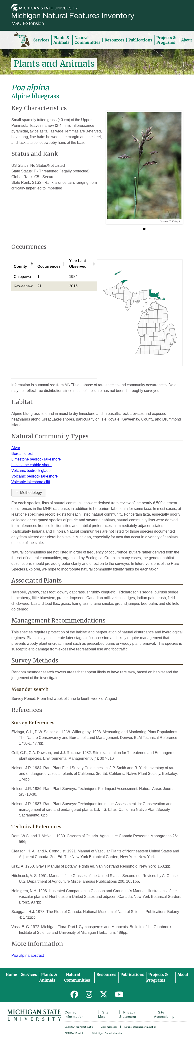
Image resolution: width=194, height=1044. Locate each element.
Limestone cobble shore (31, 465)
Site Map (103, 1014)
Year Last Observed (78, 263)
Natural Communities (88, 40)
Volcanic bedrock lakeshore (34, 476)
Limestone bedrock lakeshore (36, 459)
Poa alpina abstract (27, 955)
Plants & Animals (61, 40)
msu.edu (112, 1027)
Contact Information (74, 1014)
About (186, 40)
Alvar (15, 448)
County (20, 266)
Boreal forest (22, 454)
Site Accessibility (164, 1014)
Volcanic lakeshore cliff (30, 482)
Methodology (31, 493)
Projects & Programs (166, 40)
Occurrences (49, 266)
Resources (114, 40)
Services (41, 40)
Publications (140, 40)
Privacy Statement (127, 1014)
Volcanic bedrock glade (31, 471)
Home (11, 974)
